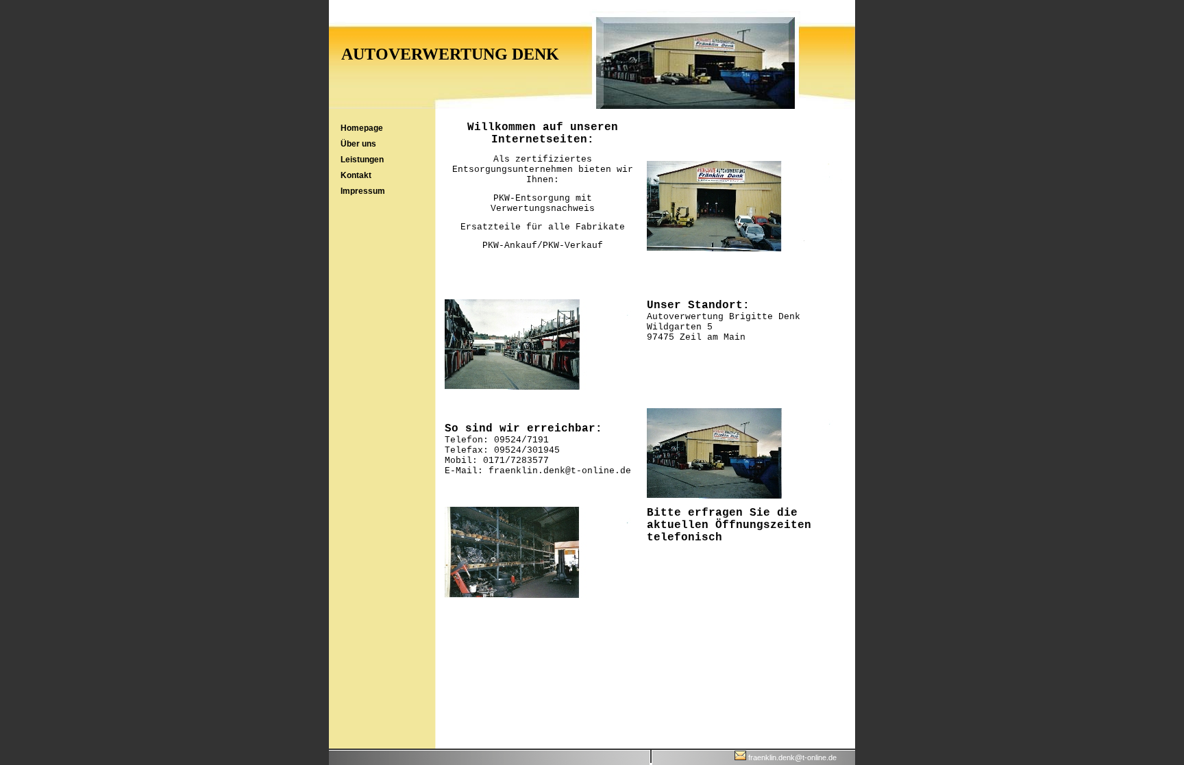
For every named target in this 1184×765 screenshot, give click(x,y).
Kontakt (356, 175)
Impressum (363, 191)
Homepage (362, 128)
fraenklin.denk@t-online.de (791, 757)
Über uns (358, 144)
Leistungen (362, 159)
